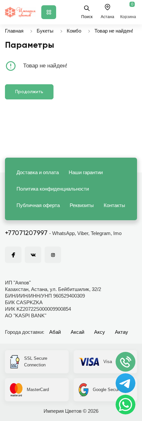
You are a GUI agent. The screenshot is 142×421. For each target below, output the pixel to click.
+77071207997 (26, 233)
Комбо (74, 31)
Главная (14, 31)
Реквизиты (82, 205)
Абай (55, 332)
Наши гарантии (86, 172)
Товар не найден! (113, 31)
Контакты (114, 205)
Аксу (99, 332)
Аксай (77, 332)
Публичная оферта (38, 205)
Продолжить (29, 92)
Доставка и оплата (38, 172)
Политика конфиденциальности (53, 189)
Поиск (86, 16)
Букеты (45, 31)
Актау (121, 332)
